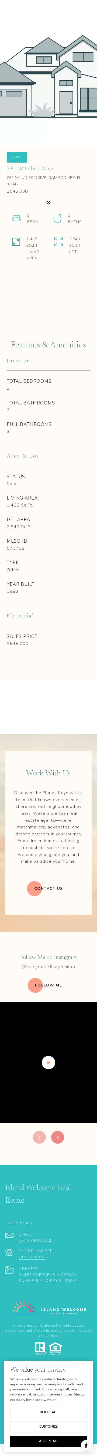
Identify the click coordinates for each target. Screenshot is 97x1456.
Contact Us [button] (48, 888)
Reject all (48, 1412)
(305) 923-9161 (32, 1257)
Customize (48, 1426)
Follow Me (48, 985)
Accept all (48, 1441)
